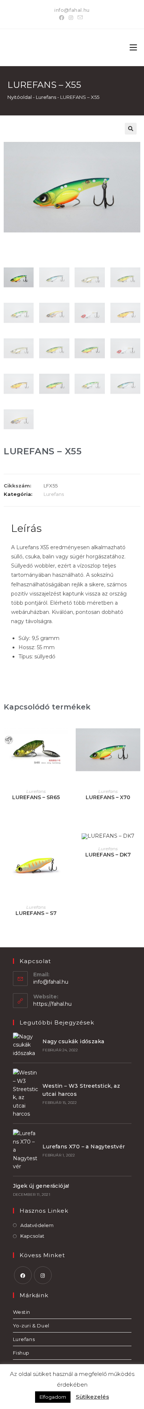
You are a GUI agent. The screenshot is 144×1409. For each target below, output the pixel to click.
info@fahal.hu (72, 10)
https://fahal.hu (52, 1004)
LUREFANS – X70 (108, 797)
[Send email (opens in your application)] (80, 17)
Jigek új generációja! (41, 1186)
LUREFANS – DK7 (108, 854)
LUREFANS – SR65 (36, 797)
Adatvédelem (37, 1225)
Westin (22, 1312)
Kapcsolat (32, 1236)
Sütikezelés (92, 1396)
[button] (131, 129)
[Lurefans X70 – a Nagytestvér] (25, 1149)
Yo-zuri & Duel (31, 1325)
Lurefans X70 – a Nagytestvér (83, 1146)
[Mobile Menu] (133, 47)
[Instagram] (70, 17)
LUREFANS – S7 (36, 913)
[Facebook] (62, 17)
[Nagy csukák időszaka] (25, 1045)
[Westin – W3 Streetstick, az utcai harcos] (25, 1093)
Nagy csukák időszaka (73, 1041)
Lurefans (46, 97)
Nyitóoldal (19, 97)
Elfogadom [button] (53, 1397)
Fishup (21, 1353)
